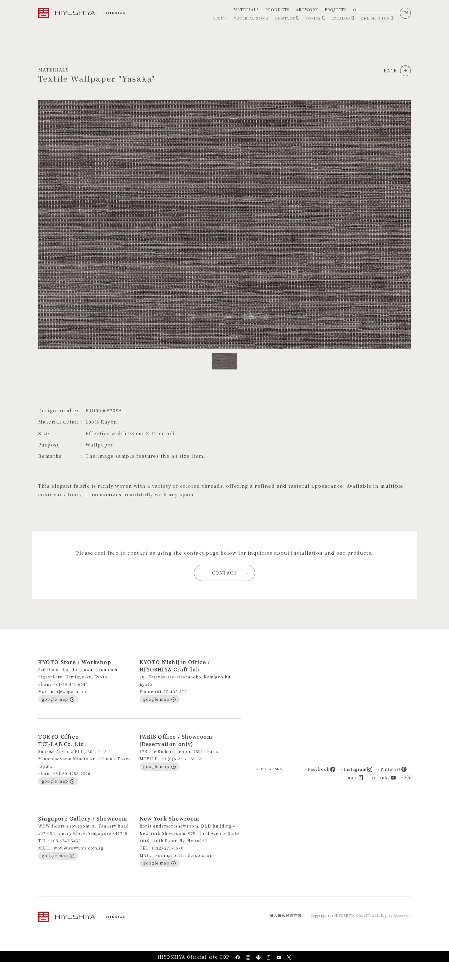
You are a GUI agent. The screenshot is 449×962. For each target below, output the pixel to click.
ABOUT (220, 18)
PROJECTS (336, 9)
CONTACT (285, 18)
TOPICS (313, 18)
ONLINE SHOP (376, 18)
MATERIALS (246, 9)
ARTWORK (307, 9)
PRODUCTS (277, 9)
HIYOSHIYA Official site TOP (194, 957)
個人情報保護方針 (285, 915)
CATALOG (341, 18)
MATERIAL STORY (251, 18)
